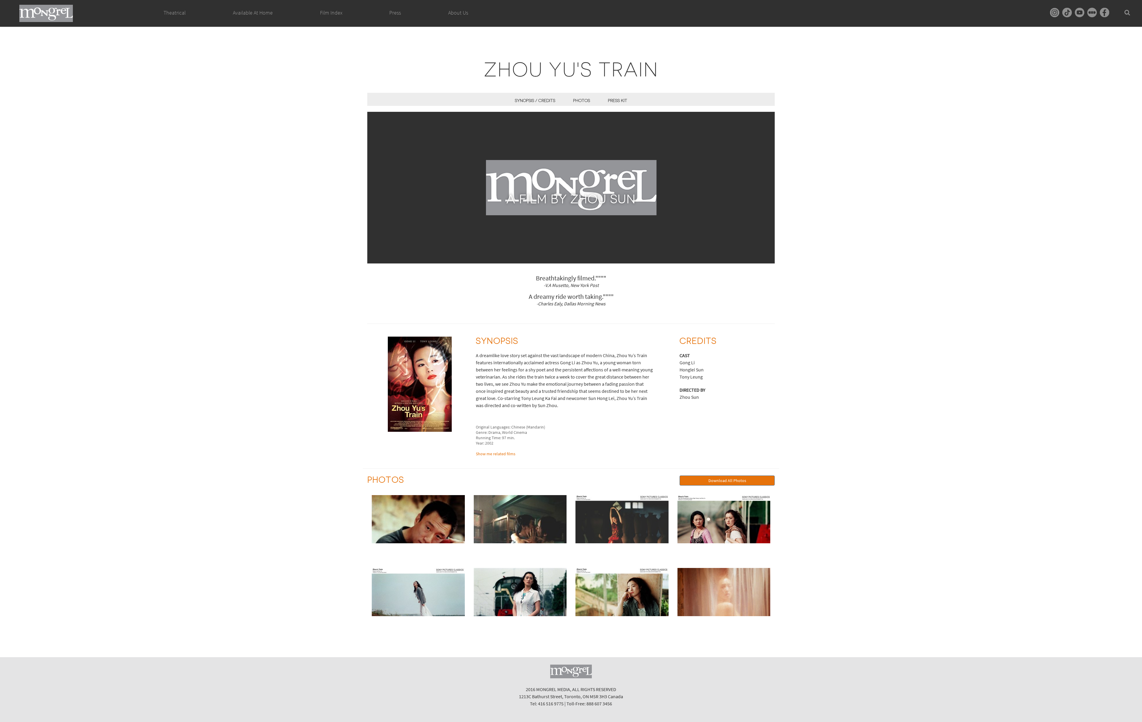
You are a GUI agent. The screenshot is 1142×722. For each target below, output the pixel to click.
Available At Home (253, 12)
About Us (458, 12)
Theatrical (175, 12)
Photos (581, 100)
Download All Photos (727, 480)
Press (395, 12)
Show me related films (495, 453)
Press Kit (617, 100)
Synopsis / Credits (535, 100)
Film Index (331, 12)
